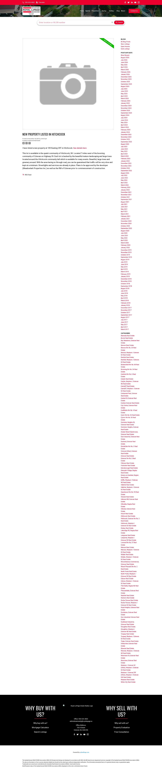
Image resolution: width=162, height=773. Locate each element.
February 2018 (125, 303)
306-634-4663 (30, 2)
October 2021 (125, 197)
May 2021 (124, 209)
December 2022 (126, 163)
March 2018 (125, 300)
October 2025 (125, 82)
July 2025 (124, 89)
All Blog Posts (125, 42)
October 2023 (125, 139)
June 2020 (124, 235)
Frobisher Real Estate (128, 465)
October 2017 (125, 312)
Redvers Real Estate (127, 598)
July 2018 (124, 291)
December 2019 (126, 250)
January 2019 (125, 276)
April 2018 (124, 298)
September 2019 (126, 257)
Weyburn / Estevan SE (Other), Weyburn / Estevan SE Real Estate (129, 667)
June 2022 (124, 178)
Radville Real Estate (127, 595)
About (123, 11)
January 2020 (125, 247)
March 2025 (125, 98)
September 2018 (126, 286)
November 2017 (126, 310)
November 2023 (126, 137)
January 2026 (125, 74)
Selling (111, 11)
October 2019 (125, 255)
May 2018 (124, 296)
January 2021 (125, 219)
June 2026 (124, 62)
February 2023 (125, 158)
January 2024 (125, 132)
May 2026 (124, 65)
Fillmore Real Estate (127, 463)
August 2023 (125, 144)
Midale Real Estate (127, 554)
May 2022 (124, 180)
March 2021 (125, 214)
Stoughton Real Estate (128, 627)
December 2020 (126, 221)
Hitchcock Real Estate (34, 140)
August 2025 (125, 86)
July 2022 (124, 175)
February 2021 (125, 216)
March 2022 (125, 185)
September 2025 (126, 84)
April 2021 (124, 211)
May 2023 (124, 151)
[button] (28, 2)
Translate (42, 2)
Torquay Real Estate (127, 634)
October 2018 (125, 284)
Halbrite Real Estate (127, 485)
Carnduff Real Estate (127, 386)
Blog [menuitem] (118, 11)
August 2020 (125, 231)
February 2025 (125, 101)
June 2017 (124, 322)
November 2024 (126, 108)
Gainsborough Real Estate (129, 468)
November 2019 (126, 252)
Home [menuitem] (82, 11)
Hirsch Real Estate (127, 514)
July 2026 (124, 60)
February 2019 (125, 274)
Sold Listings (125, 49)
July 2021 (124, 204)
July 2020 (124, 233)
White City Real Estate (128, 682)
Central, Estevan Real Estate (130, 403)
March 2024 (125, 127)
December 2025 (126, 77)
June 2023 (124, 149)
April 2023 (124, 154)
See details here (80, 148)
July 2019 (124, 262)
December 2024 (126, 106)
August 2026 (125, 57)
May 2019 (124, 267)
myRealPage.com (84, 752)
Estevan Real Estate (127, 456)
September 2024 (126, 113)
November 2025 (126, 79)
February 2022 (125, 187)
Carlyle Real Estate (127, 379)
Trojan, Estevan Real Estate (129, 641)
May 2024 (124, 122)
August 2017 (125, 317)
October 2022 (125, 168)
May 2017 (124, 324)
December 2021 (126, 192)
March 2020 (125, 243)
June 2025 (124, 91)
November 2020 (126, 223)
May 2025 (124, 94)
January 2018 (125, 305)
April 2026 (124, 67)
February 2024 (125, 130)
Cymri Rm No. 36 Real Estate (130, 415)
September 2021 (126, 199)
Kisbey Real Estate (127, 528)
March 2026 (125, 69)
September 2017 (126, 315)
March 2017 (125, 329)
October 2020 (125, 226)
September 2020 (126, 228)
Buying (104, 11)
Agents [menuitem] (87, 11)
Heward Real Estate (127, 497)
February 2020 (125, 245)
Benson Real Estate (127, 345)
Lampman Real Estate (128, 535)
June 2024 (124, 120)
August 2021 (125, 202)
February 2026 (125, 72)
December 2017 (126, 308)
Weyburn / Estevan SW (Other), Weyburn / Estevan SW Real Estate (129, 675)
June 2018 (124, 293)
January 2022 (125, 190)
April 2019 (124, 269)
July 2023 (124, 146)
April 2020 (124, 240)
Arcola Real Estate (127, 338)
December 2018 (126, 279)
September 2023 (126, 142)
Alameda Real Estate (127, 336)
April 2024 (124, 125)
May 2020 (124, 238)
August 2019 (125, 260)
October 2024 (125, 110)
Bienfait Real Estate (127, 357)
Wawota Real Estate (127, 648)
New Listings (125, 44)
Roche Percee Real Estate (129, 600)
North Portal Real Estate (129, 571)
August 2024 (125, 115)
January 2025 (125, 103)
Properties (95, 11)
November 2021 (126, 195)
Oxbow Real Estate (127, 578)
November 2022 (126, 166)
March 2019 (125, 272)
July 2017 (124, 320)
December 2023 (126, 134)
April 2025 (124, 96)
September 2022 (126, 171)
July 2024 (124, 118)
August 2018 (125, 288)
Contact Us (134, 11)
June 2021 (124, 207)
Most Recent (125, 55)
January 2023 (125, 161)
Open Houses (125, 46)
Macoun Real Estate (127, 547)
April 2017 (124, 327)
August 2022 (125, 173)
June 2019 (124, 264)
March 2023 (125, 156)
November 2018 (126, 281)
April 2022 (124, 183)
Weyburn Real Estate (127, 680)
